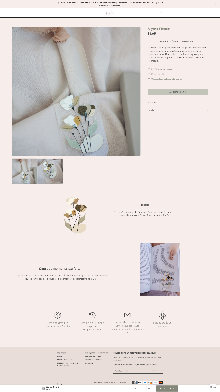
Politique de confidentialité (96, 353)
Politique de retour (93, 356)
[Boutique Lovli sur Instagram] (61, 384)
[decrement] (135, 388)
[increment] (149, 388)
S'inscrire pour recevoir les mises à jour (134, 352)
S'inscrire (156, 371)
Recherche (61, 353)
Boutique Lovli (113, 382)
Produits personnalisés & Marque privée (67, 364)
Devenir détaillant (64, 360)
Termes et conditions (93, 360)
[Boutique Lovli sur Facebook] (57, 384)
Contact (60, 356)
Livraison (89, 363)
